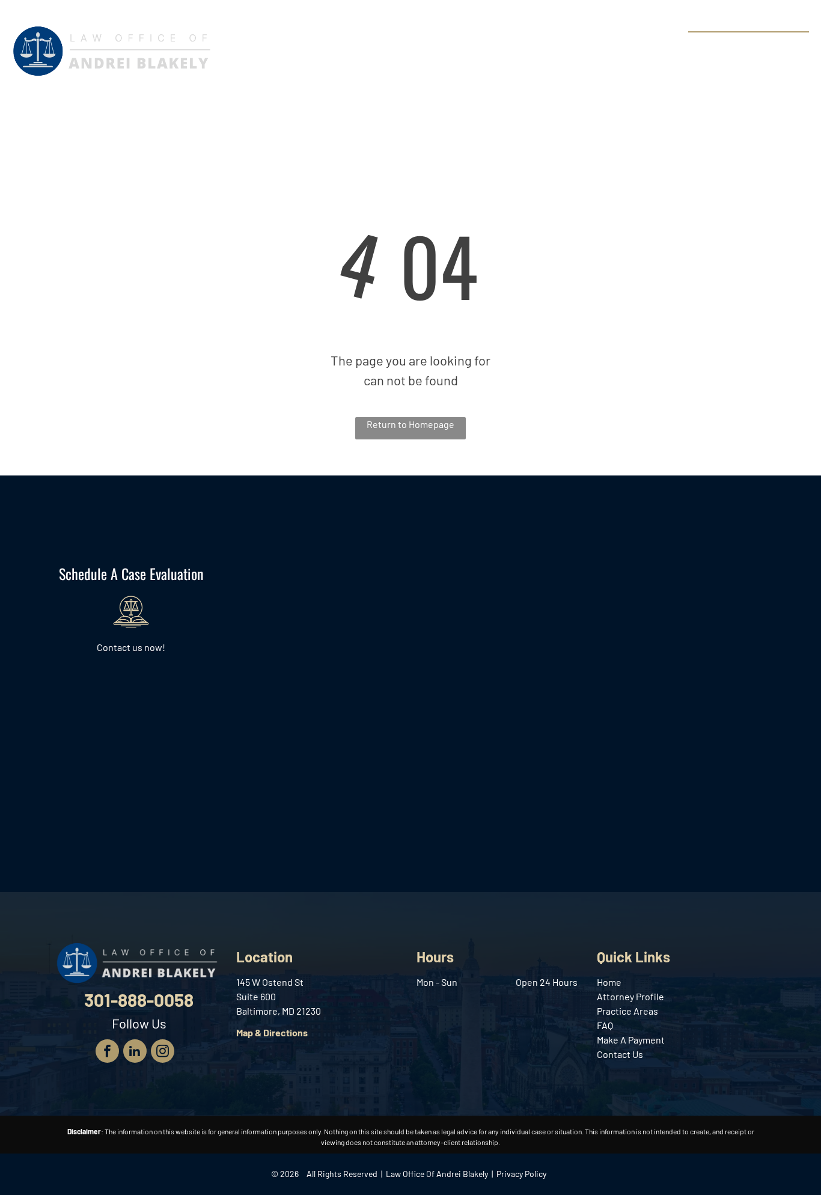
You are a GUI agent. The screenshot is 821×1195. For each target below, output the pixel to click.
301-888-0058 (764, 45)
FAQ (605, 1025)
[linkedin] (135, 1052)
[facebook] (107, 1052)
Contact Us (620, 1054)
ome (612, 982)
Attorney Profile (630, 996)
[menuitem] (259, 47)
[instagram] (162, 1052)
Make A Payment (631, 1039)
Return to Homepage (410, 424)
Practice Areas (627, 1010)
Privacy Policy (521, 1174)
